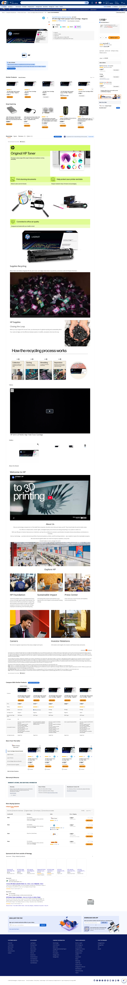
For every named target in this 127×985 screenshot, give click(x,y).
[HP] (44, 18)
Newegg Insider (56, 956)
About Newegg (55, 943)
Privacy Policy (36, 980)
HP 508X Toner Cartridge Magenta (48, 92)
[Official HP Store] (59, 825)
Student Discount (78, 964)
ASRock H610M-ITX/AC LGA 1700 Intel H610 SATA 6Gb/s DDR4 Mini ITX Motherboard (85, 120)
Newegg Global (101, 945)
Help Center (10, 943)
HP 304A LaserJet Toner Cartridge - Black (84, 759)
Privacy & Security (11, 950)
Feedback (23, 141)
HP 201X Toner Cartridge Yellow (86, 91)
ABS (98, 947)
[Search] (87, 3)
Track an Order (10, 945)
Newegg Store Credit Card (80, 966)
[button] (14, 2)
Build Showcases (78, 968)
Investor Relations (56, 945)
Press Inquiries (55, 952)
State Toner (20, 709)
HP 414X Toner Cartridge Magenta (30, 92)
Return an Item (10, 947)
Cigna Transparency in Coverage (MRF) (68, 980)
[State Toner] (59, 818)
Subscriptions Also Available (104, 78)
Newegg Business (101, 943)
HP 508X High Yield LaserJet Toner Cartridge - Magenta (70, 696)
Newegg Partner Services (80, 949)
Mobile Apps (77, 960)
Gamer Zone (55, 950)
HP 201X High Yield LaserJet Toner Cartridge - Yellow (86, 696)
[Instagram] (102, 980)
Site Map (77, 954)
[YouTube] (110, 980)
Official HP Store (37, 709)
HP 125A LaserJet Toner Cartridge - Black (50, 759)
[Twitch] (113, 980)
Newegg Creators (78, 952)
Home (3, 12)
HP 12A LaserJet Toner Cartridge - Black (67, 759)
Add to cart (113, 37)
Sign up (43, 925)
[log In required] (40, 746)
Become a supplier (78, 943)
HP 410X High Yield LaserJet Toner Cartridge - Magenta (66, 92)
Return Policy (10, 949)
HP (45, 12)
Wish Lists (32, 952)
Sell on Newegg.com (79, 945)
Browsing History (33, 945)
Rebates (76, 958)
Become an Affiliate (79, 950)
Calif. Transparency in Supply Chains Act (53, 980)
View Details (116, 70)
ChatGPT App (77, 962)
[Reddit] (49, 24)
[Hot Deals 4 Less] (59, 842)
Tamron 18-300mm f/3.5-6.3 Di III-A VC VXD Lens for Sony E (68, 119)
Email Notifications (33, 958)
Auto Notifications (33, 962)
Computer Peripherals (11, 12)
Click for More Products (12, 771)
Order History (32, 947)
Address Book (33, 950)
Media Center (55, 947)
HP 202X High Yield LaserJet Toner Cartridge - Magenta (13, 92)
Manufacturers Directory (72, 790)
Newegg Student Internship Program (59, 949)
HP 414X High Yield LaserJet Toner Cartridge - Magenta (55, 696)
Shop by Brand (78, 956)
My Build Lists (32, 954)
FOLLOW (118, 107)
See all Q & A (57, 136)
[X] (99, 980)
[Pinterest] (107, 980)
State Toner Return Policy (53, 792)
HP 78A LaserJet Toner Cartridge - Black (33, 759)
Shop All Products (21, 77)
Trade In (76, 972)
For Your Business (78, 947)
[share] (49, 22)
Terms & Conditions (29, 980)
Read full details (13, 793)
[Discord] (115, 980)
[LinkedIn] (105, 980)
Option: (56, 24)
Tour (85, 447)
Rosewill (99, 949)
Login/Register (33, 943)
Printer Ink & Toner (22, 12)
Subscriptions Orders (34, 960)
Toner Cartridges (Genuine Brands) (35, 12)
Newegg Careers (56, 954)
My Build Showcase (34, 956)
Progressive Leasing (79, 970)
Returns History (33, 949)
